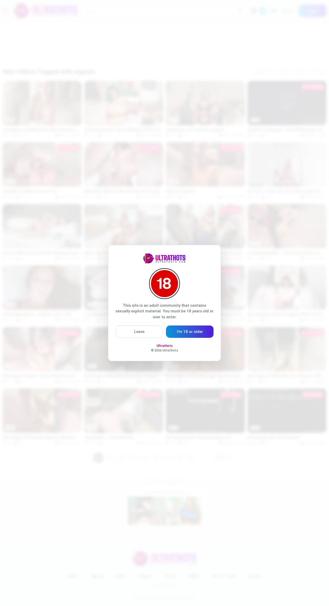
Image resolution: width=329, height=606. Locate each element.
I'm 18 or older (190, 331)
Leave (139, 331)
